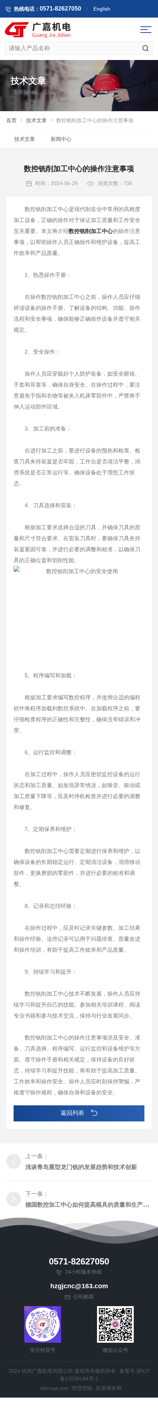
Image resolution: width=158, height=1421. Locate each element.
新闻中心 (61, 139)
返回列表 (73, 1113)
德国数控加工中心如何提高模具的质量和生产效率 (90, 1205)
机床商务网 (109, 1388)
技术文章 (36, 120)
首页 (11, 120)
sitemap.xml (54, 1388)
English (101, 9)
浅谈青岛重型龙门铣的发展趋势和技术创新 (81, 1167)
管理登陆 (82, 1388)
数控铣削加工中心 (91, 231)
